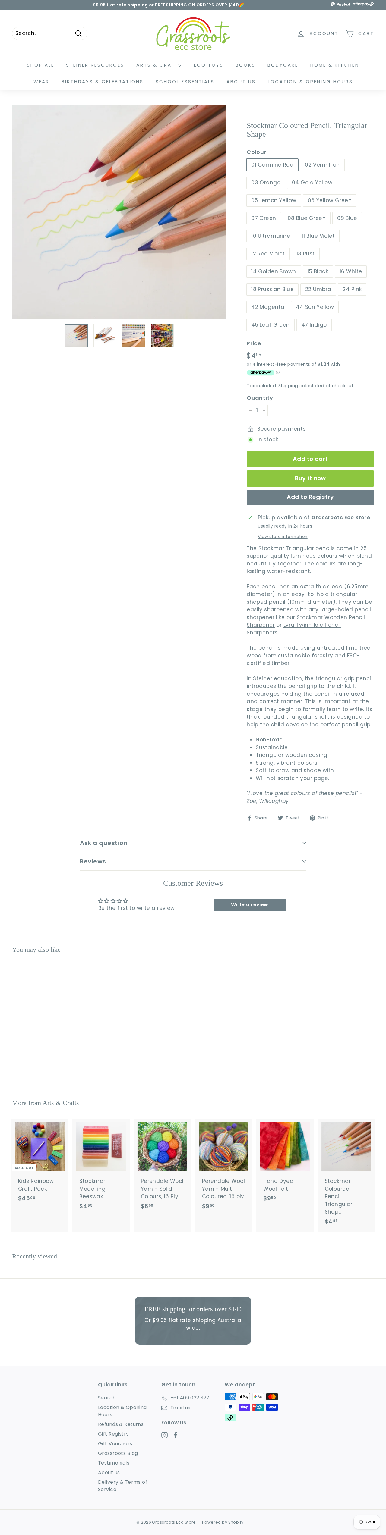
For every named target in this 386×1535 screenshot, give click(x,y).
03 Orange (265, 182)
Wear (41, 81)
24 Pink (352, 289)
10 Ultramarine (270, 236)
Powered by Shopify (223, 1522)
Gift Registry (113, 1433)
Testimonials (113, 1462)
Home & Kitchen (334, 65)
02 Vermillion (322, 164)
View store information (282, 537)
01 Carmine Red (272, 164)
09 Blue (347, 218)
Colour (256, 152)
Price (254, 343)
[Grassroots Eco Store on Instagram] (164, 1435)
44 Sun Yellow (315, 307)
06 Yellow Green (330, 200)
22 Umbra (318, 289)
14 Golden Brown (273, 271)
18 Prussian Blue (272, 289)
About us (109, 1472)
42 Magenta (267, 307)
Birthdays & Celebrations (103, 81)
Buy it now (310, 478)
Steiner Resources (95, 65)
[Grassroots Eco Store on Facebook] (175, 1435)
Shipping (288, 386)
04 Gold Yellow (312, 182)
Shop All (40, 65)
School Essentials (185, 81)
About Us (241, 81)
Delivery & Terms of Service (122, 1486)
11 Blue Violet (318, 236)
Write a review (249, 904)
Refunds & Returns (121, 1424)
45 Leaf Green (270, 324)
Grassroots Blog (118, 1453)
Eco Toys (208, 65)
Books (245, 65)
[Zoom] (119, 212)
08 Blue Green (307, 218)
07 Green (263, 218)
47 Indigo (314, 324)
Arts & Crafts (159, 65)
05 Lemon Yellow (273, 200)
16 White (351, 271)
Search (107, 1397)
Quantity (260, 398)
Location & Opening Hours (310, 81)
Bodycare (282, 65)
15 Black (318, 271)
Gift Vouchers (115, 1443)
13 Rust (305, 253)
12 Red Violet (268, 253)
